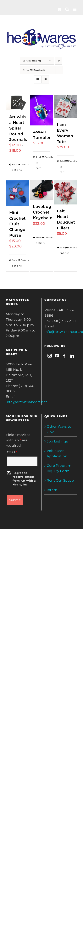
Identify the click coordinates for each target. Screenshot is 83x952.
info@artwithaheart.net (26, 402)
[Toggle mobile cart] (59, 9)
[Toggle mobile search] (67, 9)
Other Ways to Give (59, 429)
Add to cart (38, 162)
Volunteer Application (57, 453)
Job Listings (57, 441)
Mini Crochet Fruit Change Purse (17, 224)
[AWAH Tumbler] (41, 110)
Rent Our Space (60, 480)
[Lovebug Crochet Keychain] (41, 190)
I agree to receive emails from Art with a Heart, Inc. (24, 478)
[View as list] (45, 79)
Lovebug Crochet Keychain (43, 212)
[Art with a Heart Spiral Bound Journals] (17, 102)
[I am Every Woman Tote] (65, 106)
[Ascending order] (58, 61)
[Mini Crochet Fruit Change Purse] (17, 193)
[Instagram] (49, 356)
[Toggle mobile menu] (75, 9)
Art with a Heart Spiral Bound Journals (18, 128)
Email (12, 452)
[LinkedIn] (72, 356)
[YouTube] (57, 356)
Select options (15, 167)
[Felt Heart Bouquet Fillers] (65, 192)
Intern (52, 490)
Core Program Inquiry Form (59, 468)
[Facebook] (64, 356)
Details (23, 164)
